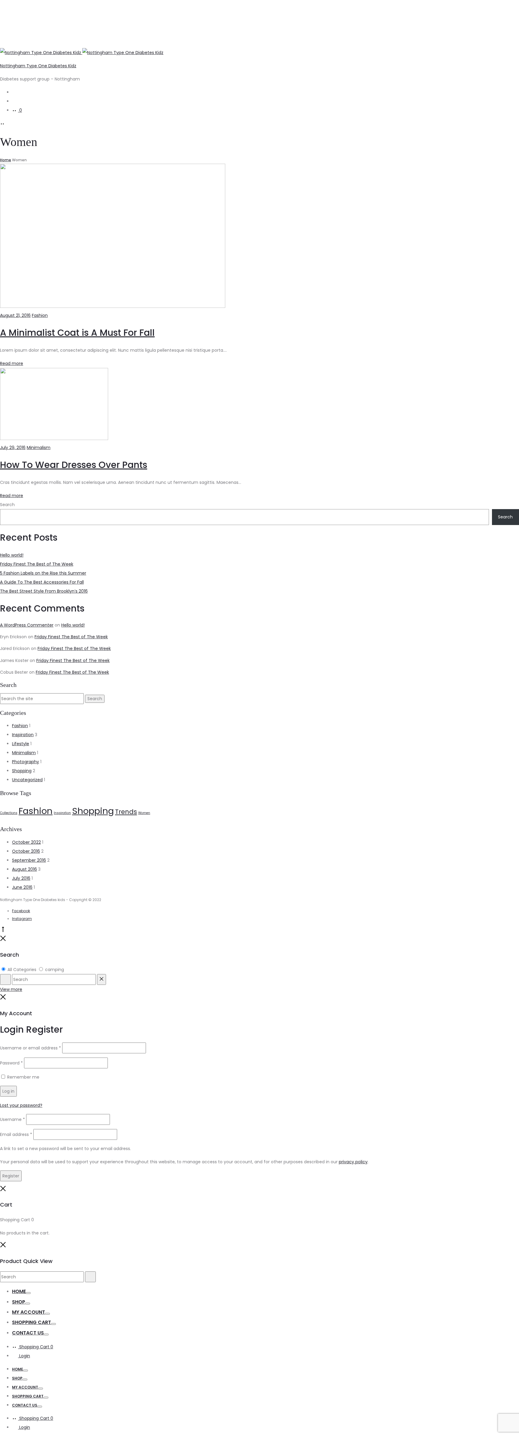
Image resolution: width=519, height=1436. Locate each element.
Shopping (22, 771)
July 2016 (21, 878)
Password (11, 1063)
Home (19, 1291)
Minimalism (38, 448)
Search (7, 505)
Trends (126, 811)
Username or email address (30, 1048)
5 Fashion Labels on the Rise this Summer (43, 573)
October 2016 (26, 851)
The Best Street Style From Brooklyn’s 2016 (44, 591)
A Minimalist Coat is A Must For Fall (77, 332)
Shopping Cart (31, 1322)
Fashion (40, 315)
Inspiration (23, 735)
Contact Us (28, 1332)
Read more (11, 363)
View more (11, 989)
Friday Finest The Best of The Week (36, 564)
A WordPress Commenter (26, 625)
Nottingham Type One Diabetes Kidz (38, 66)
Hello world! (11, 555)
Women (144, 813)
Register (10, 1176)
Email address (16, 1134)
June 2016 (22, 887)
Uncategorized (27, 780)
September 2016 (29, 860)
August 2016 (24, 869)
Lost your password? (21, 1105)
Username (12, 1119)
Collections (8, 813)
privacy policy (353, 1162)
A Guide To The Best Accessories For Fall (42, 582)
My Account (28, 1312)
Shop (18, 1301)
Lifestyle (20, 744)
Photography (25, 762)
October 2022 (26, 842)
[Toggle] (28, 1293)
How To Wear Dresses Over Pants (73, 464)
